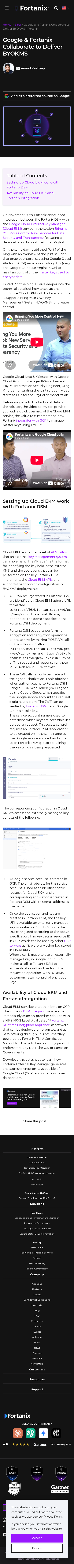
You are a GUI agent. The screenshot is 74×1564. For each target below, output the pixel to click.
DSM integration (35, 1011)
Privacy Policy (52, 1516)
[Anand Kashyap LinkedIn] (18, 68)
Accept (37, 1538)
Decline (37, 1548)
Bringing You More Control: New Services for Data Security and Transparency (35, 233)
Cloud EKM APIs (40, 579)
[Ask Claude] (18, 1433)
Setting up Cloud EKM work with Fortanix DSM (33, 184)
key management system (47, 557)
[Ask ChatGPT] (30, 1433)
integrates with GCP (31, 420)
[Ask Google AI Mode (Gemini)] (43, 1433)
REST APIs (59, 552)
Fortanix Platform (37, 1158)
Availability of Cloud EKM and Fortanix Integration (30, 195)
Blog (17, 24)
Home (7, 24)
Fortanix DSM (36, 706)
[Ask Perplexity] (56, 1433)
